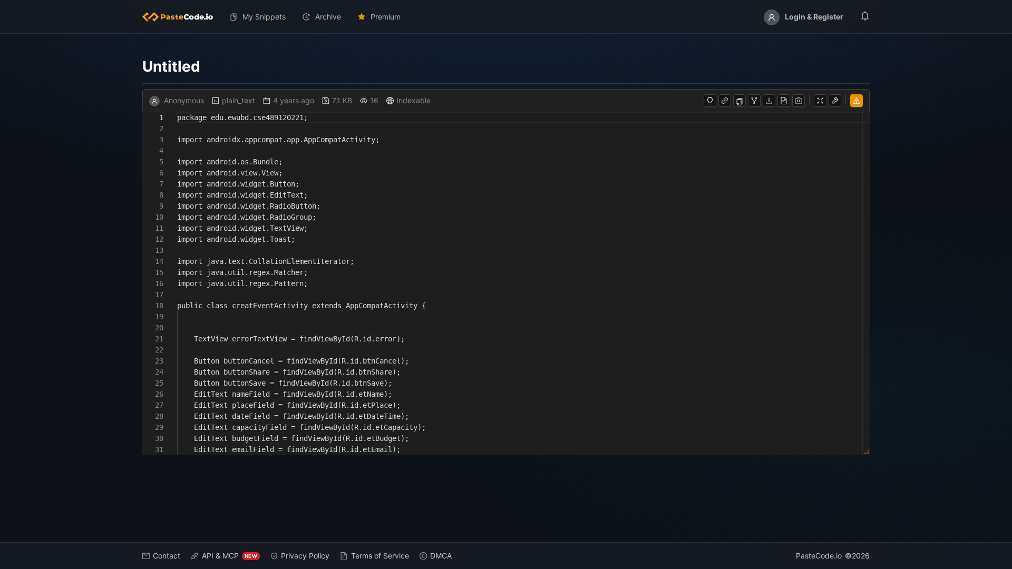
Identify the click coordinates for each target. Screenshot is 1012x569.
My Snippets (264, 16)
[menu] (506, 17)
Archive (328, 16)
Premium (386, 16)
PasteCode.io (819, 555)
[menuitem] (181, 17)
